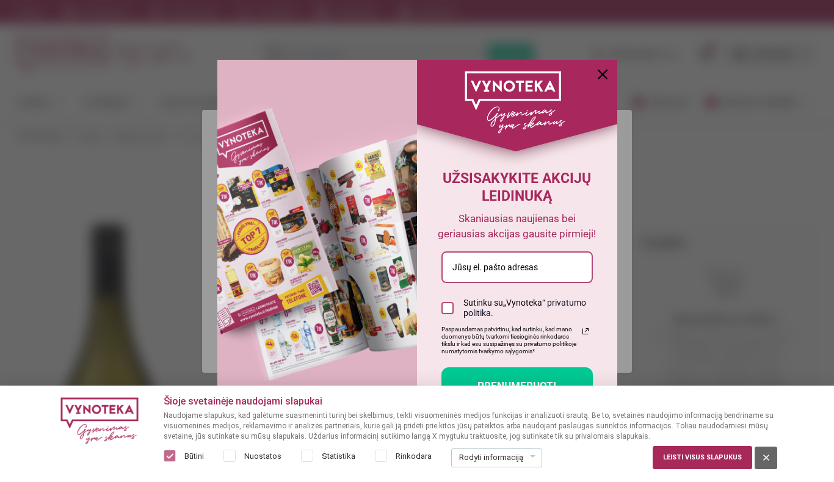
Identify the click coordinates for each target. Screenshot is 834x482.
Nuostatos (262, 456)
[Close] (602, 74)
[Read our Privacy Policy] (585, 331)
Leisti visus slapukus (702, 457)
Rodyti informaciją (491, 457)
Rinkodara (414, 456)
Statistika (338, 456)
